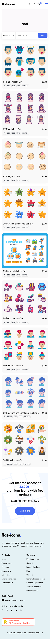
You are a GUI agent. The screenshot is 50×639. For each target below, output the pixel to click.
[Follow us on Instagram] (7, 610)
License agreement (34, 583)
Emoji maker (7, 575)
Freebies (5, 567)
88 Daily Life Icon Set (13, 318)
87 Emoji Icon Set (11, 176)
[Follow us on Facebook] (11, 610)
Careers (29, 575)
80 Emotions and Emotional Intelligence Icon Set (26, 413)
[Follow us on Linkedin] (21, 610)
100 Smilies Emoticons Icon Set (18, 224)
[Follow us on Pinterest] (2, 610)
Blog (28, 571)
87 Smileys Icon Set (12, 82)
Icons (4, 559)
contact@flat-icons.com (15, 600)
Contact (29, 563)
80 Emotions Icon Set (13, 365)
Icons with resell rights (35, 579)
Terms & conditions (34, 587)
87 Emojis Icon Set (12, 129)
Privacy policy (32, 590)
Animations (6, 571)
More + (25, 86)
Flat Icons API (7, 583)
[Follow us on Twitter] (16, 610)
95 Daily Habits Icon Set (14, 271)
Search (42, 35)
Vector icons (7, 563)
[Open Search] (30, 4)
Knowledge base (33, 567)
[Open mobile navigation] (46, 4)
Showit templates (9, 579)
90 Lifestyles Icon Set (13, 460)
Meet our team (32, 559)
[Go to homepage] (9, 4)
